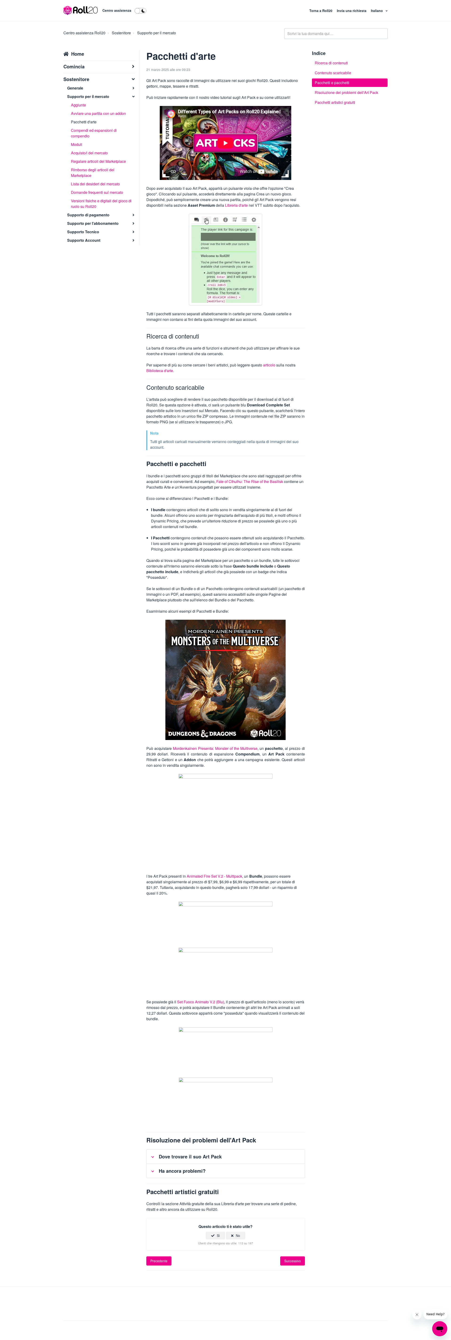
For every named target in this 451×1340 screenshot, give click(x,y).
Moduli (76, 144)
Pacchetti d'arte (84, 122)
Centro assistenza (116, 10)
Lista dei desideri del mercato (95, 184)
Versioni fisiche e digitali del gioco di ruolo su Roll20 (101, 203)
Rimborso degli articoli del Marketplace (92, 172)
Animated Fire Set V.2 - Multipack (214, 876)
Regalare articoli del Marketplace (98, 161)
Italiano (377, 10)
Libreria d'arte (236, 205)
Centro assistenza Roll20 (84, 32)
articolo (269, 365)
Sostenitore (121, 32)
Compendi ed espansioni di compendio (94, 133)
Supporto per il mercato (156, 32)
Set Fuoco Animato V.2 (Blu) (200, 1002)
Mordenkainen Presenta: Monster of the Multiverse (215, 748)
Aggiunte (78, 105)
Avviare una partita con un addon (98, 113)
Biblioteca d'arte (159, 370)
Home (77, 53)
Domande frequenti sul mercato (97, 192)
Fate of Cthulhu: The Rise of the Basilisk (249, 481)
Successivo (292, 1260)
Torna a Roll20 (321, 10)
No (238, 1235)
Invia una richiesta (352, 10)
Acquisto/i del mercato (89, 153)
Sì (218, 1235)
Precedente (158, 1260)
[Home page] (80, 10)
